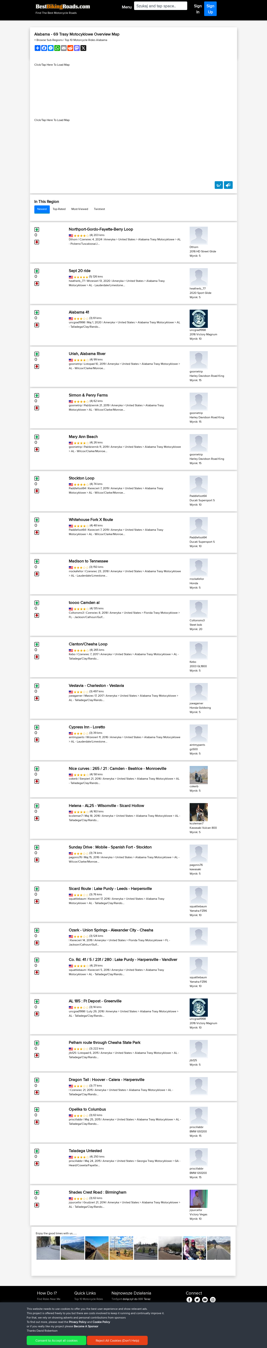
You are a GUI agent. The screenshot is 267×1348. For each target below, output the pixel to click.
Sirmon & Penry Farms (88, 395)
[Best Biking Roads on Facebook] (189, 1299)
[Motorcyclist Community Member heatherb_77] (199, 277)
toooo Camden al (84, 602)
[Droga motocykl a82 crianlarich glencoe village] (218, 1248)
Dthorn (73, 239)
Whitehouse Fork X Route (91, 519)
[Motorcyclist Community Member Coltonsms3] (199, 608)
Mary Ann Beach (83, 436)
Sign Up (210, 9)
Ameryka (109, 239)
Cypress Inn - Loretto (87, 727)
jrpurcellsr (75, 1202)
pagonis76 (75, 857)
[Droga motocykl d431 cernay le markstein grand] (145, 1248)
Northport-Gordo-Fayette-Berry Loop (101, 229)
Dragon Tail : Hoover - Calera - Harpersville (106, 1079)
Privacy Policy (77, 1322)
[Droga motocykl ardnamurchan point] (97, 1248)
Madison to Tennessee (88, 561)
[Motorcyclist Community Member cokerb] (199, 774)
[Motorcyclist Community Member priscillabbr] (199, 1115)
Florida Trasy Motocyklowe (161, 613)
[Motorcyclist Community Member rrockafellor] (199, 567)
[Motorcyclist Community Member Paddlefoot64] (199, 484)
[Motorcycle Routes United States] (71, 235)
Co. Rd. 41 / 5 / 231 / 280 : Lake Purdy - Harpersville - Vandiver (123, 959)
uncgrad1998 (77, 322)
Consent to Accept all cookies (56, 1340)
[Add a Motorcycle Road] (219, 185)
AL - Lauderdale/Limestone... (107, 285)
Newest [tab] (42, 209)
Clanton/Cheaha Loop (88, 644)
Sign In (198, 9)
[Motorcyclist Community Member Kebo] (199, 650)
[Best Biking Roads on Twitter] (197, 1299)
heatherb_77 (77, 281)
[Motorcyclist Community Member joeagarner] (199, 691)
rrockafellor (76, 571)
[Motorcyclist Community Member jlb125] (199, 1048)
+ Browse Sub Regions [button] (48, 40)
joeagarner (75, 696)
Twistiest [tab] (99, 209)
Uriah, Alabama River (87, 353)
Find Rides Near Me (48, 1299)
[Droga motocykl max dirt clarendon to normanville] (121, 1248)
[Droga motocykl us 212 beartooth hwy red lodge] (194, 1248)
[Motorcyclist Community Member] (199, 936)
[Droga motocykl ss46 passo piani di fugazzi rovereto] (170, 1248)
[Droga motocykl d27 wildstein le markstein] (72, 1248)
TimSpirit (117, 1299)
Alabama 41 (79, 312)
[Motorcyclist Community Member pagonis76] (199, 853)
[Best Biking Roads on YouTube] (205, 1299)
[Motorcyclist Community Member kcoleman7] (199, 811)
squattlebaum (77, 899)
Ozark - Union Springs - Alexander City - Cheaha (111, 930)
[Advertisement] (133, 92)
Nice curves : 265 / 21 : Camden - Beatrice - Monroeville (117, 768)
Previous (31, 1248)
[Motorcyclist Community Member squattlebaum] (199, 894)
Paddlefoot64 (77, 488)
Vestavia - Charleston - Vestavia (96, 685)
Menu (127, 7)
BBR (140, 1299)
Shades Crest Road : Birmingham (97, 1192)
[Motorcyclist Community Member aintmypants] (199, 733)
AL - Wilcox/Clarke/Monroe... (87, 368)
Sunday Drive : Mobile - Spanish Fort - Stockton (110, 847)
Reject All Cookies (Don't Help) (117, 1340)
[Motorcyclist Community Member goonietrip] (199, 360)
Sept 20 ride (79, 270)
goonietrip (75, 364)
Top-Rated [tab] (59, 209)
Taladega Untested (85, 1151)
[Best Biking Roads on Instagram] (212, 1299)
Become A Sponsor (86, 1326)
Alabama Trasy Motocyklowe (156, 239)
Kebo (72, 654)
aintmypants (76, 737)
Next (236, 1248)
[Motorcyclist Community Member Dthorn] (199, 235)
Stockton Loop (81, 478)
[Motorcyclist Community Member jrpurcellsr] (199, 1198)
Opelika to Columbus (87, 1109)
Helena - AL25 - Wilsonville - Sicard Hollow (106, 805)
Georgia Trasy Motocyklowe (154, 1161)
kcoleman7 (76, 816)
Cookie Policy (101, 1322)
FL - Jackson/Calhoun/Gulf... (86, 617)
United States (126, 239)
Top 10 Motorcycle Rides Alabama (86, 40)
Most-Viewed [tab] (79, 209)
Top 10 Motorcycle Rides (88, 1299)
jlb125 (72, 1053)
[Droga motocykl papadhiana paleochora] (48, 1248)
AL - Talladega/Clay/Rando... (86, 700)
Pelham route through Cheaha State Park (104, 1042)
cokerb (73, 779)
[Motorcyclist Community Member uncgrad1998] (199, 318)
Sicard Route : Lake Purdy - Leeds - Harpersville (110, 888)
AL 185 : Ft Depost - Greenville (95, 1001)
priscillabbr (76, 1119)
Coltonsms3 (76, 613)
